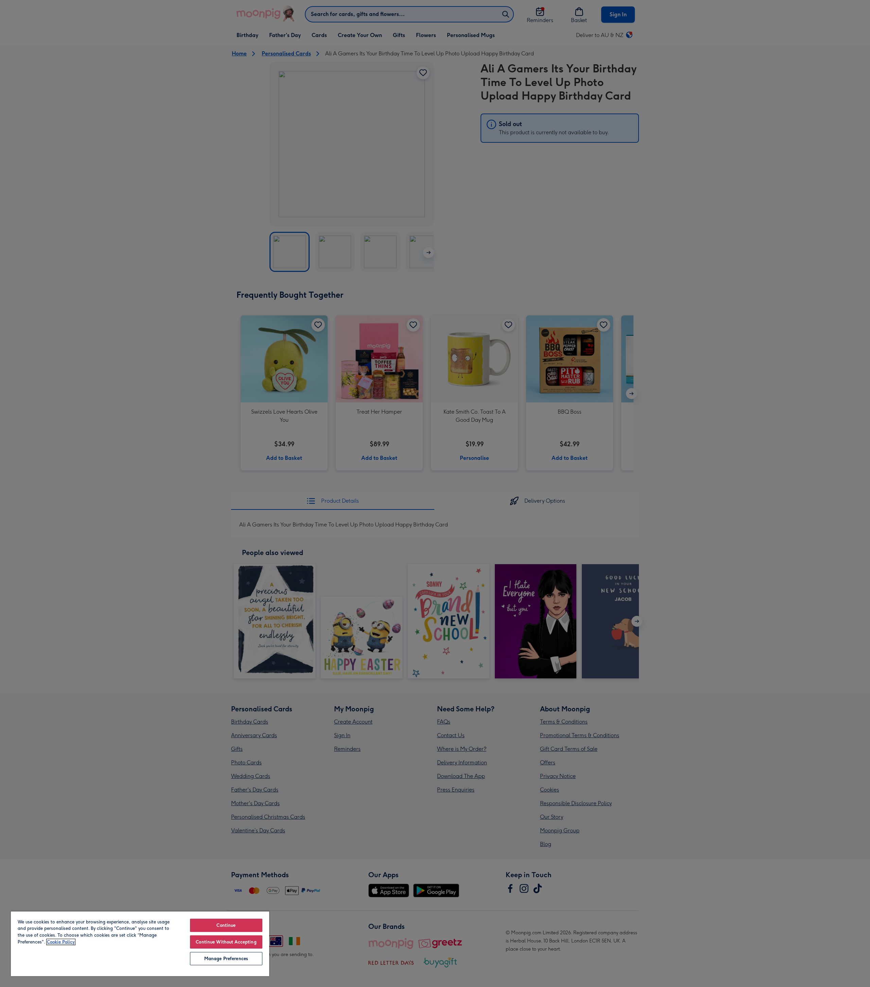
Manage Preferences (226, 958)
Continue (226, 925)
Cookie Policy (61, 942)
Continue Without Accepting (226, 942)
